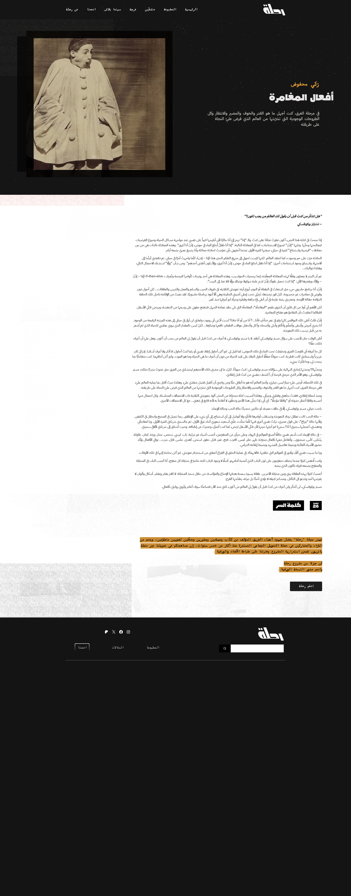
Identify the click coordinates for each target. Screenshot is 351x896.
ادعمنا (82, 647)
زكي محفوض (305, 84)
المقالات (117, 647)
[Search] (225, 648)
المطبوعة (153, 647)
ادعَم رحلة (306, 586)
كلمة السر (288, 505)
